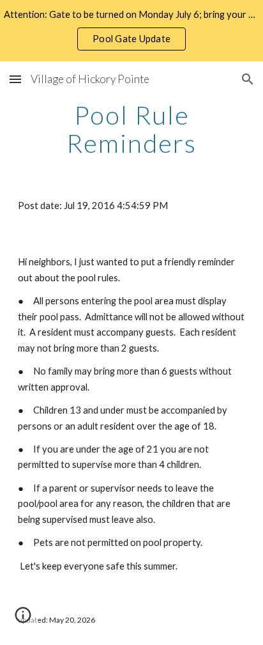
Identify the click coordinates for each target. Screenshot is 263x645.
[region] (131, 30)
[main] (131, 129)
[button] (15, 79)
